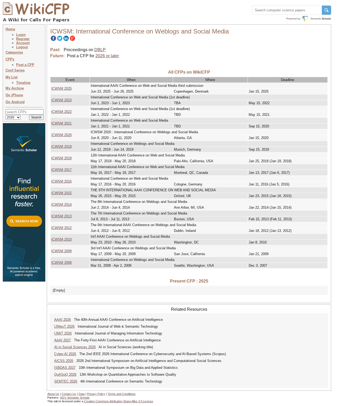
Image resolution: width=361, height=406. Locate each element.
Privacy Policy (96, 393)
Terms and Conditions (122, 393)
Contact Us (69, 393)
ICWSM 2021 (61, 123)
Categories (14, 52)
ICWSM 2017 (61, 170)
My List (11, 77)
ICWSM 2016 (61, 181)
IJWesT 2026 (64, 326)
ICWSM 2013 (61, 216)
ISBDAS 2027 (65, 368)
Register (23, 39)
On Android (15, 102)
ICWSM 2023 (61, 100)
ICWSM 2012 (61, 228)
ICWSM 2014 (61, 205)
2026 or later (107, 56)
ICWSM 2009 (61, 251)
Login (21, 35)
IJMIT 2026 (63, 333)
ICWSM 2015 (61, 193)
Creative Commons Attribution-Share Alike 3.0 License (118, 401)
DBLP (100, 49)
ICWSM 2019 (61, 147)
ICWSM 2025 (61, 88)
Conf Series (15, 70)
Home (10, 29)
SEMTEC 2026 (65, 381)
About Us (53, 393)
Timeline (23, 83)
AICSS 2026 (63, 361)
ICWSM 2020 (61, 135)
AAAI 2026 (62, 320)
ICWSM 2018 (61, 158)
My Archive (15, 88)
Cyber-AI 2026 (65, 354)
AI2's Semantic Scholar (75, 397)
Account (23, 43)
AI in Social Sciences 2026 (75, 347)
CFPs (10, 59)
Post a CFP (25, 65)
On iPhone (14, 95)
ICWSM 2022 (61, 112)
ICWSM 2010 (61, 239)
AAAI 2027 (62, 340)
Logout (22, 47)
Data (81, 393)
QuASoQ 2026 (65, 374)
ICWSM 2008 (61, 263)
